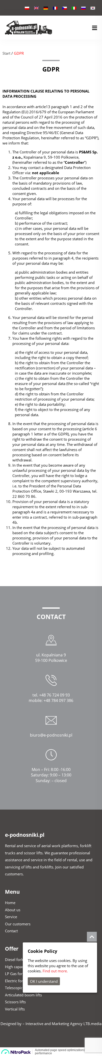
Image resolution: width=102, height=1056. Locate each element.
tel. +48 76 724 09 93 (51, 695)
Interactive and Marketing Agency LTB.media (64, 1023)
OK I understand (44, 981)
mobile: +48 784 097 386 (51, 700)
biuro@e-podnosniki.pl (51, 735)
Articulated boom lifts (23, 994)
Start (6, 53)
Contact (11, 930)
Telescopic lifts (17, 987)
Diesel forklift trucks (22, 959)
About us (12, 909)
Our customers (17, 923)
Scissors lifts (15, 1001)
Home (10, 902)
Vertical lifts (15, 1009)
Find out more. (55, 970)
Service (11, 916)
